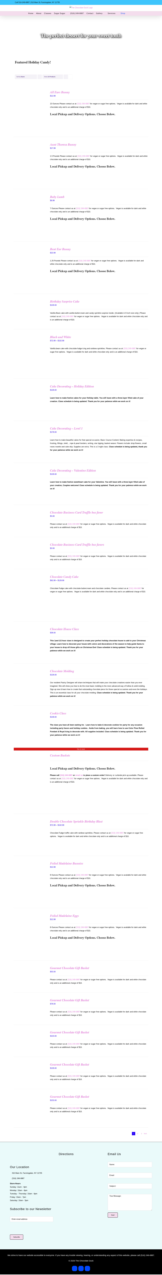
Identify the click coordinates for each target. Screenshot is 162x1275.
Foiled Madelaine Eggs (64, 915)
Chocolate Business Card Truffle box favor (76, 512)
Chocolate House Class (64, 629)
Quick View (29, 400)
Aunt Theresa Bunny (63, 144)
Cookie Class (58, 713)
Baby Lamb (57, 197)
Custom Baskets (60, 755)
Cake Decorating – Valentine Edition (73, 470)
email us (79, 775)
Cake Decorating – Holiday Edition (72, 386)
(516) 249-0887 (66, 775)
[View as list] (70, 77)
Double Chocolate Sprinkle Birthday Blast (76, 821)
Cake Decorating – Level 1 (66, 428)
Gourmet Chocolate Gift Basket (69, 968)
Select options (25, 110)
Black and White (60, 337)
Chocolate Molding (62, 671)
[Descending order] (40, 77)
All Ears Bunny (60, 92)
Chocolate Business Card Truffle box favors (77, 544)
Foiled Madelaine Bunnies (66, 863)
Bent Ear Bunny (60, 249)
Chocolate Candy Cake (64, 577)
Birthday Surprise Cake (64, 301)
